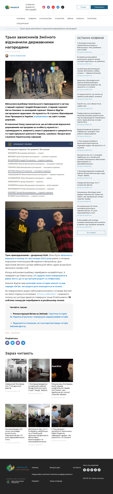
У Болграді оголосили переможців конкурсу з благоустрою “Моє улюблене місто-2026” (89, 46)
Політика (91, 19)
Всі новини (91, 233)
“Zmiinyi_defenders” (46, 294)
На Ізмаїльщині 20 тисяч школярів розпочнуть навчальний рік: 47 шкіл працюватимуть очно (87, 209)
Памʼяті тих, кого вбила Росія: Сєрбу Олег (89, 105)
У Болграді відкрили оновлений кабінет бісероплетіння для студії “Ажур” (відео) (91, 173)
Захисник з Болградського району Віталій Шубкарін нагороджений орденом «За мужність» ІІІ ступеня (89, 83)
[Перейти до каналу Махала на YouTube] (57, 7)
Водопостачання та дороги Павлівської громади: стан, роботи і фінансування (88, 131)
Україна (80, 19)
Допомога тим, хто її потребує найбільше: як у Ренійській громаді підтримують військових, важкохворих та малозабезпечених (91, 159)
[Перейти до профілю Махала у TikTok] (99, 469)
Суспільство (45, 19)
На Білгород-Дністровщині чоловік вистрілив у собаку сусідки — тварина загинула (89, 71)
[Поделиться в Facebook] (7, 343)
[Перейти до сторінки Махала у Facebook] (48, 7)
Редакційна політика (40, 474)
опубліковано (41, 116)
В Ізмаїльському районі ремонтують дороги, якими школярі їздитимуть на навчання (91, 59)
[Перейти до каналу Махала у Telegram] (62, 7)
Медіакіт (35, 481)
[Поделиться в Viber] (18, 343)
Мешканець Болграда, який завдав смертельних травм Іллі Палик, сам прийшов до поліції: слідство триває (90, 195)
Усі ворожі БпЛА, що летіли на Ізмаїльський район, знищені (90, 95)
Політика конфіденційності (61, 474)
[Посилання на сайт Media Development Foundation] (15, 482)
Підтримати (99, 7)
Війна (70, 19)
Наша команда (56, 481)
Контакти (77, 468)
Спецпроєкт (22, 24)
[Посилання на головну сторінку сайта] (18, 468)
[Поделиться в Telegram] (23, 343)
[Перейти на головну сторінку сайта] (12, 7)
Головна (21, 19)
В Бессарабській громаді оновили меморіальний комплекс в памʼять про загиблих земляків (91, 222)
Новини (32, 19)
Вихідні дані (55, 468)
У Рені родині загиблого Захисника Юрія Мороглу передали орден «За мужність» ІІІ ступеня (91, 144)
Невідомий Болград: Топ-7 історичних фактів (88, 184)
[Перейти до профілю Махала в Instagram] (43, 7)
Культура (59, 19)
